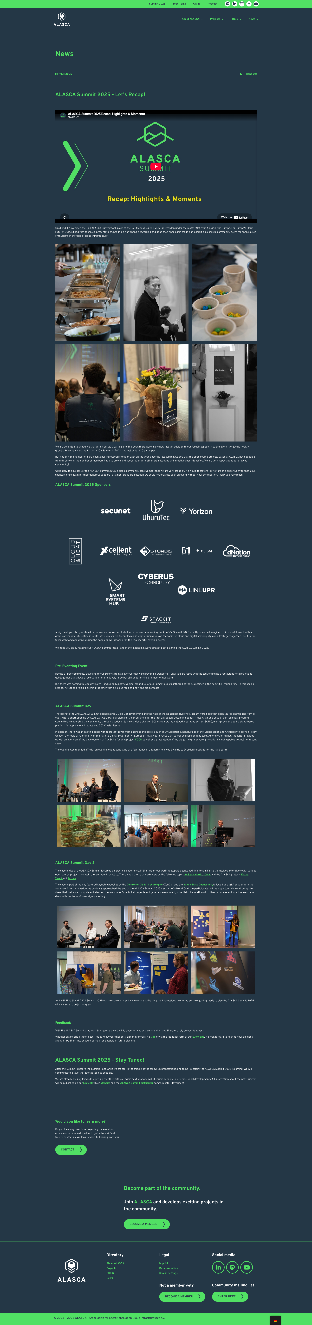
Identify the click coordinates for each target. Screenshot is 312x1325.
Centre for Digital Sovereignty (145, 884)
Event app (198, 1037)
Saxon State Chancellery (198, 884)
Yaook (59, 878)
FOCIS (234, 19)
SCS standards (193, 874)
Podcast (212, 4)
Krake (244, 874)
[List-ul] (241, 3)
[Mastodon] (227, 3)
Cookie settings (168, 1273)
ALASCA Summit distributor (137, 1083)
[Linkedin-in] (234, 3)
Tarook (72, 878)
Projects (215, 19)
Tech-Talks (179, 4)
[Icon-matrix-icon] (249, 3)
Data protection (168, 1268)
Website (105, 1083)
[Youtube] (256, 3)
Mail (153, 1037)
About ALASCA (191, 19)
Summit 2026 (157, 4)
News (252, 19)
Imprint (163, 1263)
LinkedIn (88, 1083)
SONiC (207, 874)
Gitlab (196, 4)
